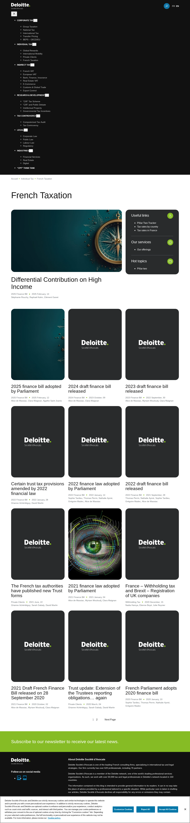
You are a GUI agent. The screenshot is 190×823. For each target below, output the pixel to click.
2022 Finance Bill (19, 499)
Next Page (110, 719)
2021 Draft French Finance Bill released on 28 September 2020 (37, 693)
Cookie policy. (54, 818)
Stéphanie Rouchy (19, 297)
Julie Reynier (159, 605)
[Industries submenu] (31, 150)
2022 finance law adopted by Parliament (94, 486)
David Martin (37, 503)
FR (173, 5)
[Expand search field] (167, 6)
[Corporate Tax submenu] (35, 20)
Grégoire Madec (76, 501)
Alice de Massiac (19, 400)
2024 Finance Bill (76, 397)
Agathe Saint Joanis (52, 400)
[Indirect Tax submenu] (32, 64)
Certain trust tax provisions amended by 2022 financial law (37, 488)
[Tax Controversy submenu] (38, 115)
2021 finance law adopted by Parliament (94, 588)
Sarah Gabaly (38, 605)
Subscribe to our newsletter (160, 741)
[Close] (185, 809)
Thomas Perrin (91, 498)
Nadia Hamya (131, 605)
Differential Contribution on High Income (56, 283)
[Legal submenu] (26, 130)
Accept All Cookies (167, 809)
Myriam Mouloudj (150, 400)
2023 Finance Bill (133, 397)
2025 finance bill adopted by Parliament (36, 389)
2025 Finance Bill (19, 293)
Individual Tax (27, 178)
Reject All (145, 809)
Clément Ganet (51, 297)
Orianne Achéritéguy (20, 503)
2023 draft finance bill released (146, 389)
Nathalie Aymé (105, 498)
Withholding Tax (132, 602)
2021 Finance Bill (76, 597)
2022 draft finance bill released (146, 486)
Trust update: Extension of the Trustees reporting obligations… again (94, 693)
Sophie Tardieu (75, 498)
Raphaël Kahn (36, 297)
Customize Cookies (123, 809)
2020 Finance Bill (133, 699)
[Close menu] (14, 13)
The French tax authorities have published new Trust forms (37, 590)
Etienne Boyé (145, 605)
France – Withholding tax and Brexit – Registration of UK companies (150, 590)
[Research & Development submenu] (47, 95)
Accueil (14, 178)
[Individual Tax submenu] (34, 44)
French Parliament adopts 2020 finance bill (151, 690)
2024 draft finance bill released (89, 389)
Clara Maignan (35, 400)
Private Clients (18, 602)
